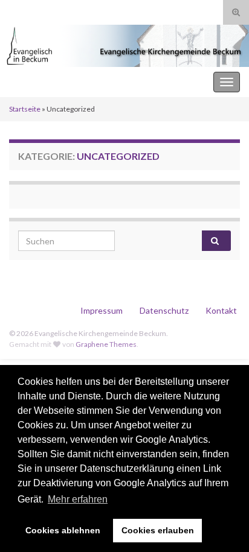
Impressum (101, 310)
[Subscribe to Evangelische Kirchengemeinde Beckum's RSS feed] (15, 10)
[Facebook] (32, 10)
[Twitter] (51, 10)
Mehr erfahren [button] (78, 499)
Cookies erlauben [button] (157, 530)
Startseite (24, 108)
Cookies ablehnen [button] (62, 530)
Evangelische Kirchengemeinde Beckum (91, 81)
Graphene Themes (106, 344)
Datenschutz (164, 310)
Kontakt (221, 310)
